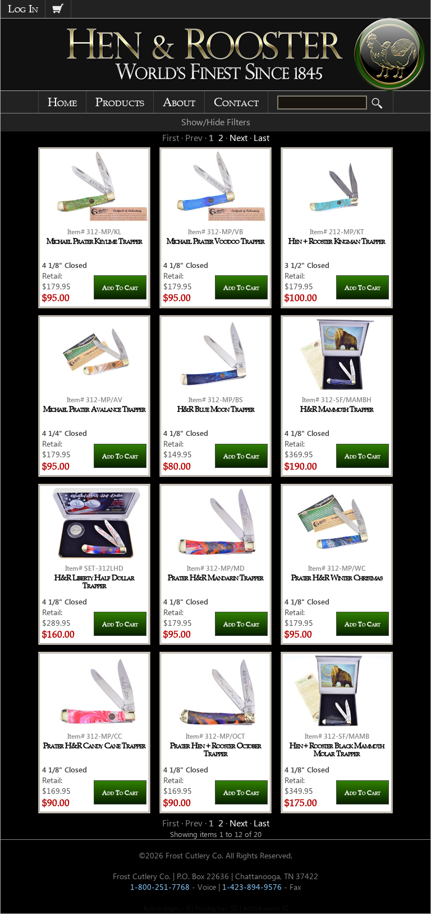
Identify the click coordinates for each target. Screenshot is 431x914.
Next (238, 137)
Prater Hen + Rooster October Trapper (216, 750)
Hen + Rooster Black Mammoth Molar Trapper (337, 750)
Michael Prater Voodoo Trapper (215, 241)
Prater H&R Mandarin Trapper (215, 578)
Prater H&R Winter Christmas (337, 578)
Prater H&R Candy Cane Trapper (94, 746)
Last (261, 137)
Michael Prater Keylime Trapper (94, 241)
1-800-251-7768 (160, 886)
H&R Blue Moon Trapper (215, 409)
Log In (23, 9)
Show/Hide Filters (215, 122)
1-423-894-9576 (252, 886)
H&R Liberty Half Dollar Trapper (94, 582)
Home (62, 102)
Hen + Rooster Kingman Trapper (336, 241)
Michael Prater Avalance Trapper (94, 409)
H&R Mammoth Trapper (336, 409)
